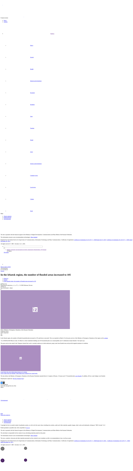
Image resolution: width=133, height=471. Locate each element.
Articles (5, 21)
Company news (34, 175)
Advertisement (7, 219)
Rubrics (52, 33)
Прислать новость (5, 415)
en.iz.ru (28, 427)
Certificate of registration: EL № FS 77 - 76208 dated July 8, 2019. (90, 440)
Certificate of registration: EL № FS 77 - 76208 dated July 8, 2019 (90, 239)
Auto (31, 116)
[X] (4, 383)
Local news (33, 187)
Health (31, 69)
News (5, 20)
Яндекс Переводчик (18, 378)
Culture (32, 199)
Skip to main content (6, 267)
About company (8, 216)
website (106, 338)
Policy (31, 45)
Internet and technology (36, 81)
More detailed (34, 237)
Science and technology (36, 163)
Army (31, 152)
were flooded (78, 376)
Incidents (32, 104)
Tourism (32, 128)
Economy (32, 92)
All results (6, 252)
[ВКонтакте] (1, 383)
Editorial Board (7, 217)
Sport (31, 211)
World (31, 140)
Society (32, 57)
